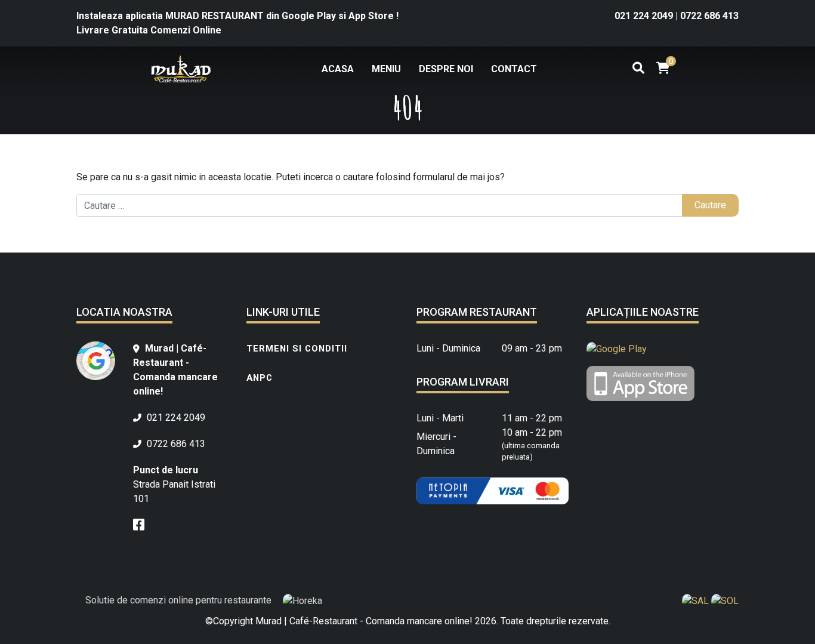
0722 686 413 (709, 15)
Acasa (338, 69)
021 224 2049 (645, 15)
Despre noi (446, 69)
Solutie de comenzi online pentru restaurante (179, 600)
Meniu (386, 69)
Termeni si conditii (296, 348)
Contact (514, 69)
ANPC (259, 377)
